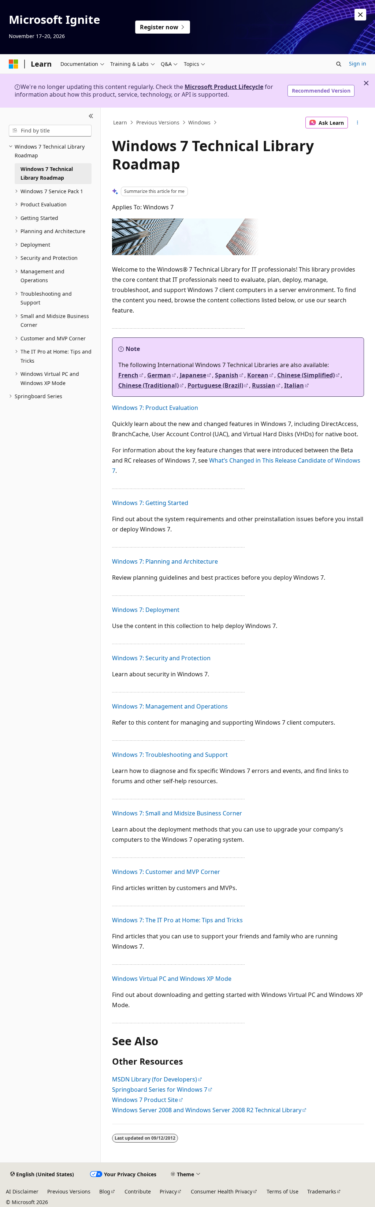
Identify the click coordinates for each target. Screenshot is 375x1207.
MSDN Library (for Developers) (154, 1079)
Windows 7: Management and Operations (170, 706)
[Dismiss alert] (360, 14)
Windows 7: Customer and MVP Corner (166, 872)
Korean (257, 375)
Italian (294, 385)
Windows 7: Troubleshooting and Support (170, 755)
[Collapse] (91, 116)
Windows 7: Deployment (145, 610)
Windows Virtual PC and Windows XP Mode (171, 979)
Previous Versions (157, 122)
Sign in (357, 63)
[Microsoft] (13, 64)
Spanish (226, 375)
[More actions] (357, 122)
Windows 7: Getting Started (150, 503)
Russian (263, 385)
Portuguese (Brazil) (215, 385)
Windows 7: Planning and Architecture (165, 561)
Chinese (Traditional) (148, 385)
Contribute (138, 1191)
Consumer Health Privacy (221, 1191)
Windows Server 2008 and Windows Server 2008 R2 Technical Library (206, 1110)
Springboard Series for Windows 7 (159, 1089)
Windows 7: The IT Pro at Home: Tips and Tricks (177, 920)
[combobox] (50, 131)
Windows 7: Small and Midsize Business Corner (177, 813)
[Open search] (338, 64)
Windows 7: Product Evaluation (155, 408)
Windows (199, 122)
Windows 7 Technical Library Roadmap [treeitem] (47, 173)
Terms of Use (282, 1191)
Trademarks (321, 1191)
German (159, 375)
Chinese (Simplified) (306, 375)
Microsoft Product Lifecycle (224, 87)
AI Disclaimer (22, 1191)
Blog (104, 1191)
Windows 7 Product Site (145, 1100)
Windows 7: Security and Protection (161, 658)
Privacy (168, 1191)
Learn (120, 122)
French (128, 375)
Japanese (193, 375)
